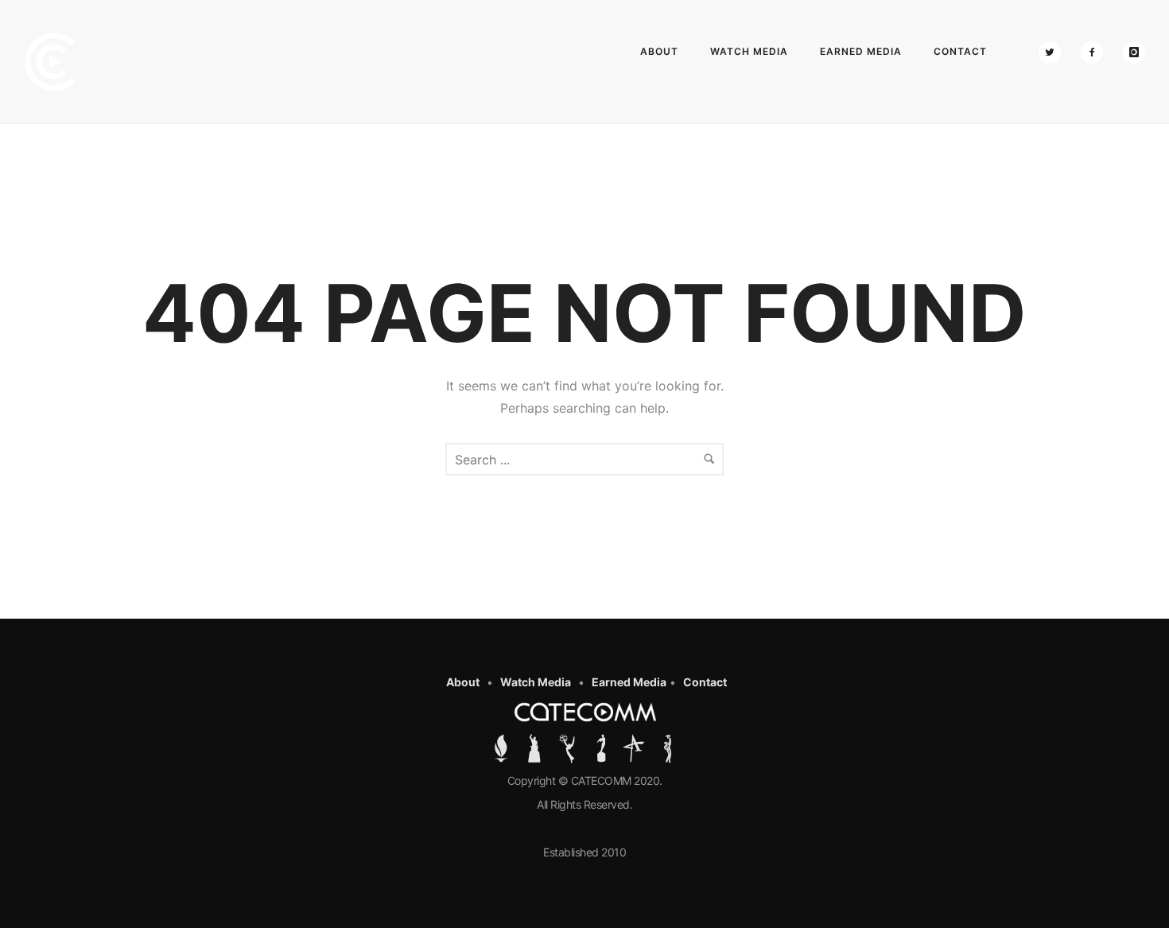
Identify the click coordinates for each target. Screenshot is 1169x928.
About (659, 51)
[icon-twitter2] (1054, 52)
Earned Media (861, 51)
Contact (960, 51)
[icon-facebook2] (1096, 52)
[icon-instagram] (1134, 52)
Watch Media (749, 51)
